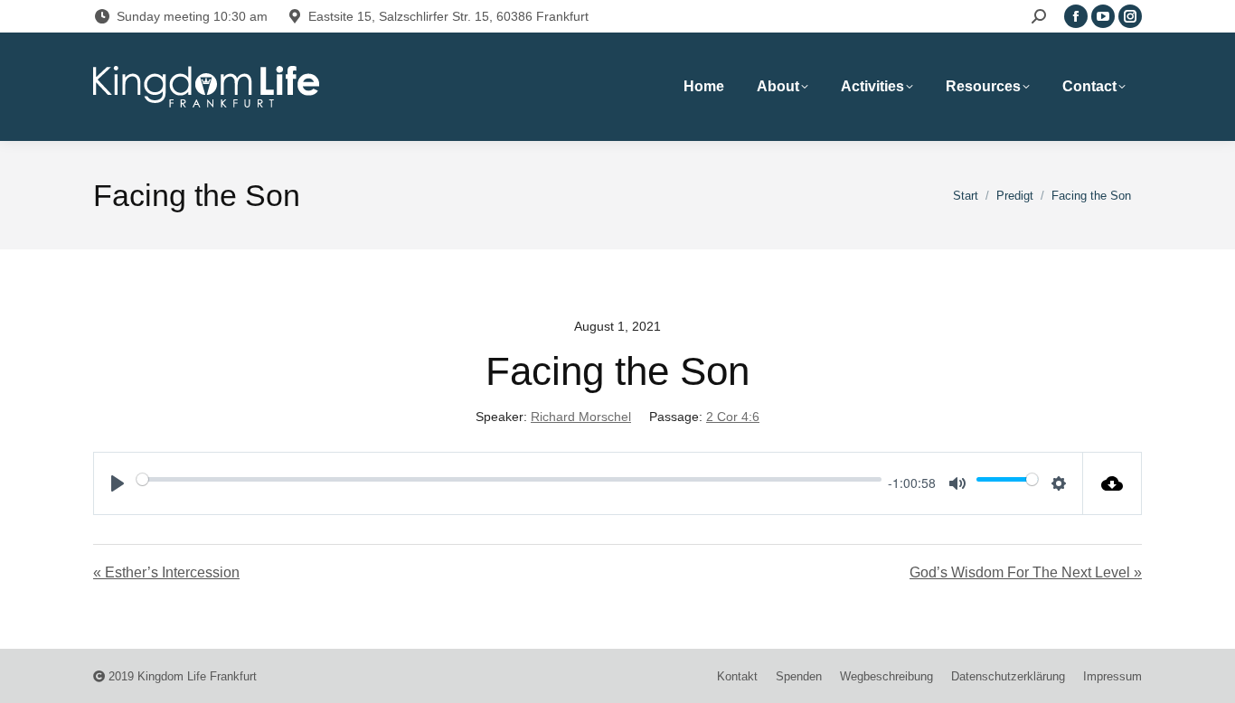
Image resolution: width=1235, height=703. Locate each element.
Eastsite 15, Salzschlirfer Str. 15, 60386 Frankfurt (448, 16)
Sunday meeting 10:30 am (192, 16)
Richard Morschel (581, 416)
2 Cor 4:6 (732, 416)
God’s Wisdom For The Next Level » (1026, 572)
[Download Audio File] (1112, 483)
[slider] (509, 479)
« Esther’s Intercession (166, 572)
